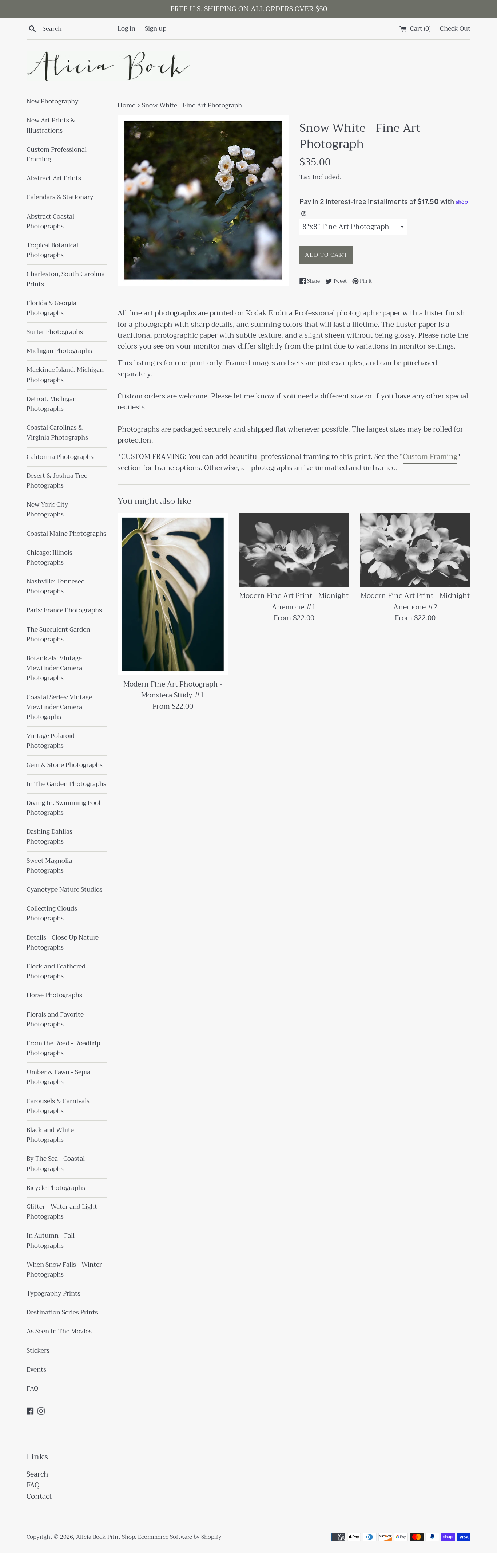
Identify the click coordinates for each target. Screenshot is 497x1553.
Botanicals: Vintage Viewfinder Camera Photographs (54, 668)
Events (36, 1369)
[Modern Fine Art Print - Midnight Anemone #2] (415, 550)
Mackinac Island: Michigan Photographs (65, 375)
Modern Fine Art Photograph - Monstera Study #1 (172, 690)
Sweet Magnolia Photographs (49, 866)
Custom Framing (430, 457)
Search (37, 1474)
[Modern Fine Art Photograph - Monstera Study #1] (173, 594)
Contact (39, 1496)
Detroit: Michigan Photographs (52, 404)
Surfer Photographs (55, 332)
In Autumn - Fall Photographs (51, 1240)
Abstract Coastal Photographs (50, 221)
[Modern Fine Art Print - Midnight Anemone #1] (294, 550)
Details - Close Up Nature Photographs (63, 942)
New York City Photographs (47, 509)
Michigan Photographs (59, 351)
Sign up (155, 28)
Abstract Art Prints (54, 178)
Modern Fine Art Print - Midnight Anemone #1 (294, 601)
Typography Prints (53, 1293)
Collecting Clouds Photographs (52, 913)
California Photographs (60, 457)
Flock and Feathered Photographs (56, 971)
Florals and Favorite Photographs (55, 1019)
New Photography (53, 101)
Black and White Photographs (50, 1135)
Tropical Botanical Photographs (52, 250)
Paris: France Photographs (64, 610)
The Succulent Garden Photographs (58, 634)
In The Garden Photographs (66, 784)
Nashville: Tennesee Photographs (55, 586)
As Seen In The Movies (59, 1331)
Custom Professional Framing (57, 154)
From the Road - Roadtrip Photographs (63, 1048)
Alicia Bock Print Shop (105, 1537)
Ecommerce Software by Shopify (180, 1537)
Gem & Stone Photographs (65, 765)
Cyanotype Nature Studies (64, 889)
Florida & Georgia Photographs (51, 308)
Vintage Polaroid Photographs (51, 741)
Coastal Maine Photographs (66, 533)
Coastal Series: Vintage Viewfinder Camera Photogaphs (59, 707)
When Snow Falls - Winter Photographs (64, 1269)
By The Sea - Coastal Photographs (56, 1163)
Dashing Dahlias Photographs (49, 836)
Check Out (455, 28)
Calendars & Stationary (60, 197)
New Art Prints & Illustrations (51, 125)
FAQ (32, 1388)
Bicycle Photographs (56, 1188)
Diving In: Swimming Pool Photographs (63, 808)
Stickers (38, 1350)
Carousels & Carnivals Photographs (58, 1106)
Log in (126, 28)
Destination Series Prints (62, 1312)
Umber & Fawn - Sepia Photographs (58, 1077)
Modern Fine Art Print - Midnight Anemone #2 (415, 601)
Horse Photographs (54, 995)
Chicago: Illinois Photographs (49, 557)
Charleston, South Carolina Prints (66, 279)
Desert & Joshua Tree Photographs (57, 481)
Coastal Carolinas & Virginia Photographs (57, 432)
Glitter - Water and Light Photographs (62, 1212)
